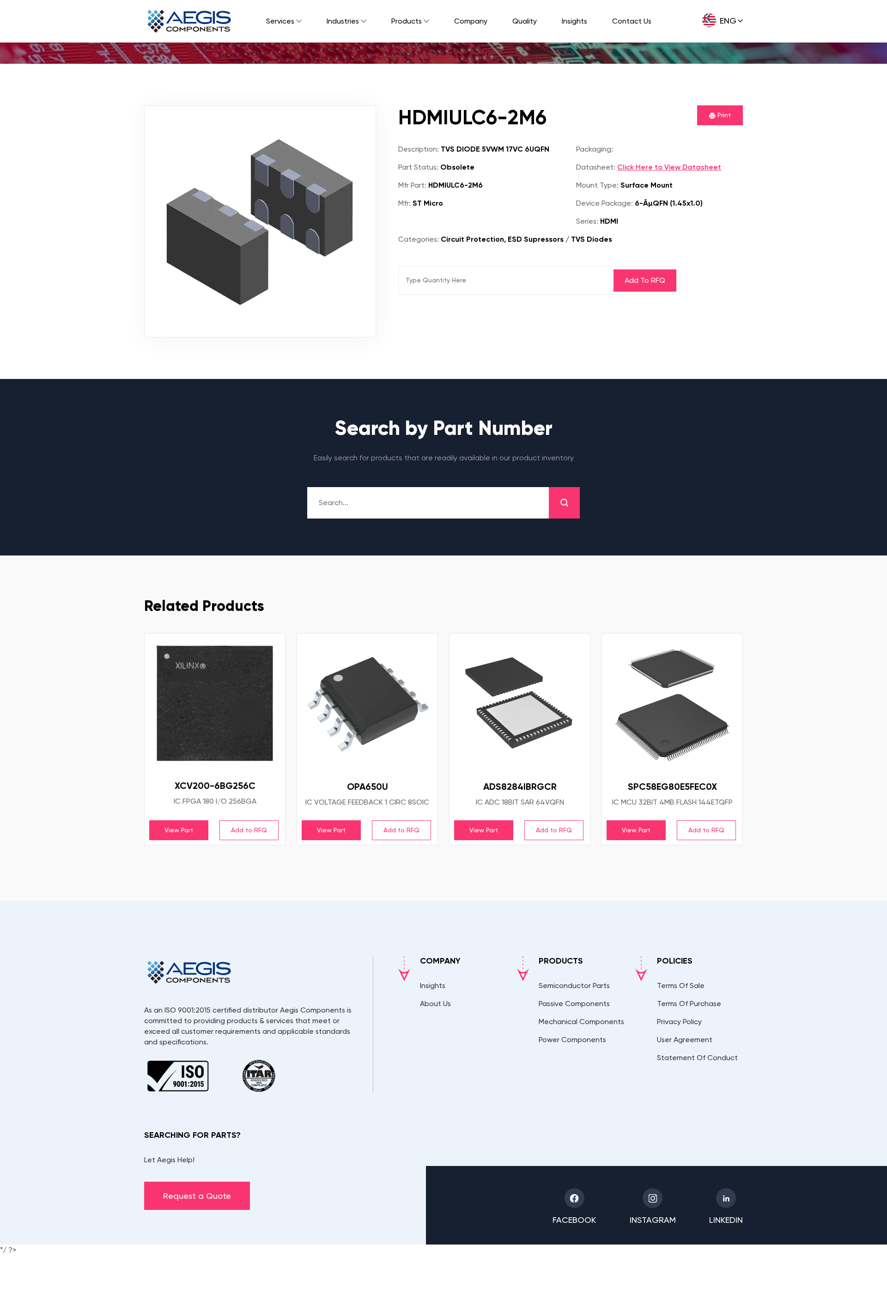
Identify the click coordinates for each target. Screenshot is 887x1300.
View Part (178, 830)
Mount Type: (597, 185)
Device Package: (604, 203)
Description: (418, 149)
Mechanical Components (581, 1021)
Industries (343, 21)
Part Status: (418, 167)
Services (280, 21)
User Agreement (684, 1039)
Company (470, 21)
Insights (574, 21)
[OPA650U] (367, 703)
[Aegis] (189, 21)
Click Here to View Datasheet (669, 167)
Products (406, 21)
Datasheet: (595, 167)
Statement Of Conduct (697, 1057)
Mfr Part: (412, 185)
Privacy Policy (679, 1021)
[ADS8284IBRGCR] (519, 703)
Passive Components (574, 1003)
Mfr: (404, 203)
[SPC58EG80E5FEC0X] (672, 703)
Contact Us (631, 21)
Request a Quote (197, 1196)
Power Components (572, 1039)
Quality (524, 21)
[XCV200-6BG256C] (214, 703)
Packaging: (594, 149)
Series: (587, 221)
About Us (435, 1003)
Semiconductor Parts (574, 985)
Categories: (418, 239)
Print (723, 115)
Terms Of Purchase (689, 1003)
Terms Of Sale (681, 985)
